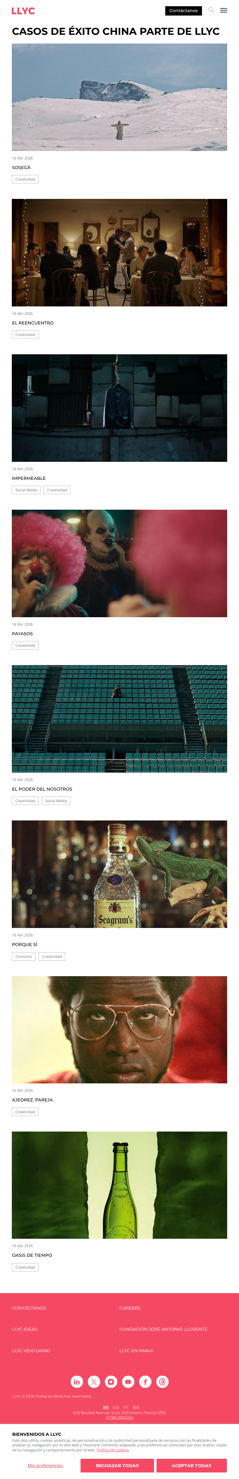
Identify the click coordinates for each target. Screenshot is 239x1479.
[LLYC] (23, 11)
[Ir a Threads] (162, 1382)
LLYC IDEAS (24, 1329)
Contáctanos (184, 10)
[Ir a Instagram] (111, 1382)
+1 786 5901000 (119, 1417)
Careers (130, 1308)
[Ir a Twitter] (94, 1382)
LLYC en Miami (136, 1350)
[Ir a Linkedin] (77, 1382)
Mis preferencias (45, 1465)
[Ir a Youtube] (128, 1382)
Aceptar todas (191, 1465)
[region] (119, 1451)
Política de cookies (113, 1450)
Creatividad (25, 179)
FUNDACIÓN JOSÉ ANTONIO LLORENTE (164, 1329)
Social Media (26, 490)
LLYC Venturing (31, 1350)
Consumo (23, 956)
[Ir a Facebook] (145, 1382)
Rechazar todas (117, 1465)
